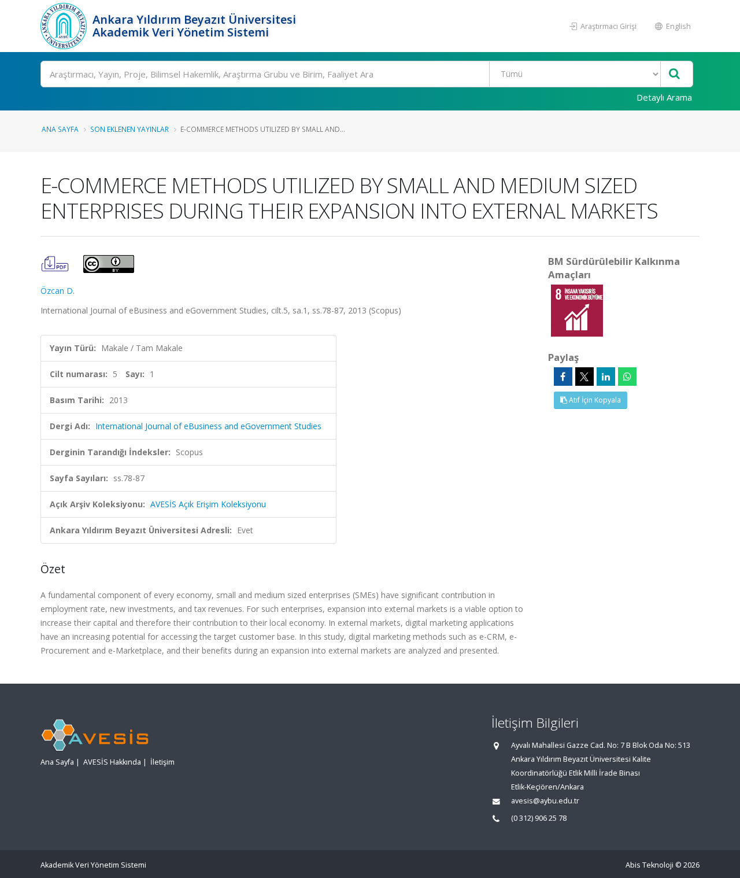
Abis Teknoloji (650, 865)
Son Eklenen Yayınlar (129, 129)
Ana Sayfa (60, 129)
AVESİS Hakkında (112, 762)
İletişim (162, 762)
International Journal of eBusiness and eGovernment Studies (208, 425)
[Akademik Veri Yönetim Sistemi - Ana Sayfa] (65, 26)
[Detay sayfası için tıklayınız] (577, 309)
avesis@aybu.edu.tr (545, 801)
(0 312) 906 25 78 (539, 818)
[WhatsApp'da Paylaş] (627, 376)
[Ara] (674, 74)
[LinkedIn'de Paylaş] (606, 376)
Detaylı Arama (664, 97)
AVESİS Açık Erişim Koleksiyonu (208, 504)
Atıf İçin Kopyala (594, 400)
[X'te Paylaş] (584, 376)
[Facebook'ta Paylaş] (563, 376)
